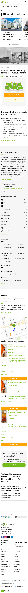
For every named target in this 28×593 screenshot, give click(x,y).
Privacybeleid (6, 582)
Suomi (3, 559)
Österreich (17, 551)
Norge (3, 556)
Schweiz (16, 554)
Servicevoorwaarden (18, 582)
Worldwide (17, 569)
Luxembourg (4, 564)
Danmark (3, 551)
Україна (16, 556)
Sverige (3, 554)
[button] (20, 20)
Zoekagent (4, 542)
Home (2, 6)
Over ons (3, 545)
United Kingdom (5, 566)
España (3, 569)
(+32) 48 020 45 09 (6, 533)
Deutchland (4, 561)
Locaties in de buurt (14, 99)
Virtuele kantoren (14, 6)
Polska (16, 559)
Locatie (7, 6)
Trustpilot (3, 507)
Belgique (16, 571)
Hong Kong (17, 561)
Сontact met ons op (20, 546)
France (3, 571)
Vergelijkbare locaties (14, 94)
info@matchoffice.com (6, 531)
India (15, 566)
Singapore (17, 564)
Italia (2, 574)
